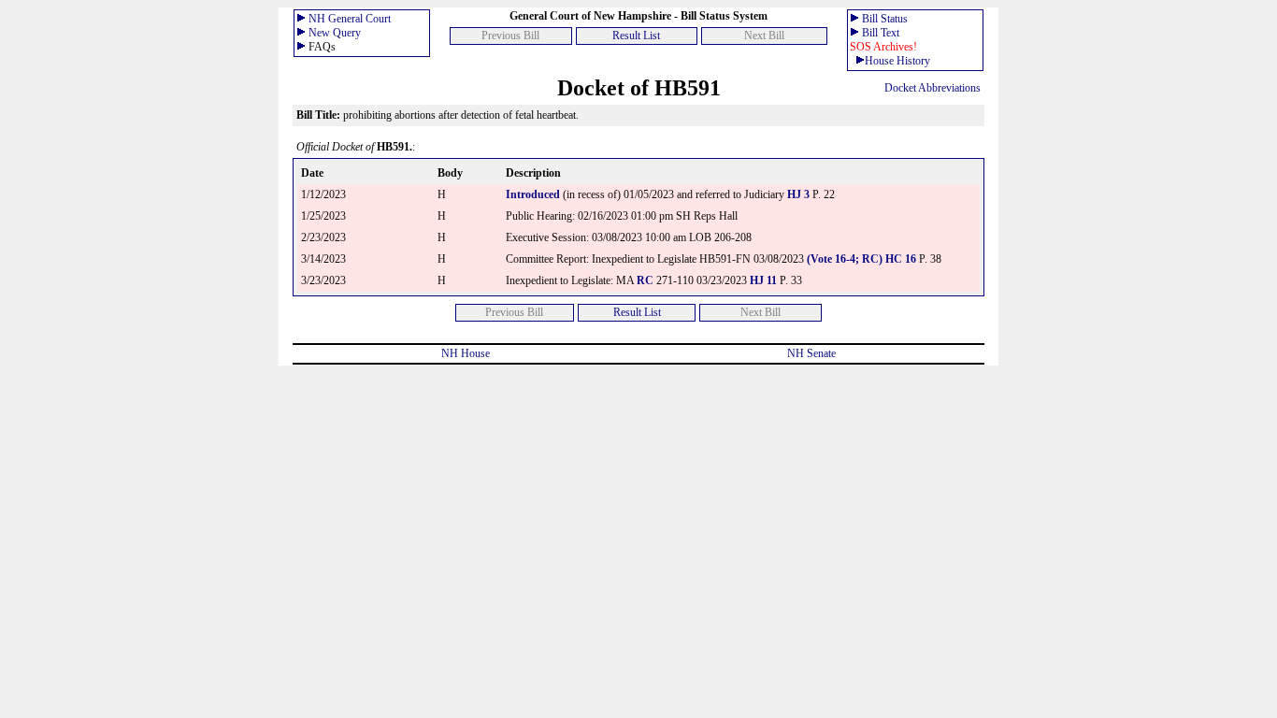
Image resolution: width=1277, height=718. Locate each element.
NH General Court (349, 18)
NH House (465, 353)
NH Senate (811, 353)
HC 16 (900, 259)
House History (897, 60)
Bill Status (885, 18)
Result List (636, 35)
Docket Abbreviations (932, 87)
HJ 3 (799, 194)
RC (645, 280)
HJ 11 (763, 280)
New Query (334, 32)
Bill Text (880, 32)
